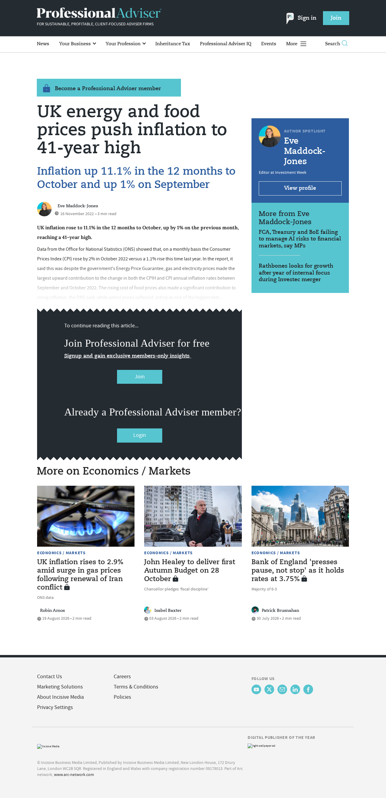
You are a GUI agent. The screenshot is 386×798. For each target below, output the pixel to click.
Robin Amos (52, 611)
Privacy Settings (55, 707)
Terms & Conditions (136, 686)
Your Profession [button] (124, 44)
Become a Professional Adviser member (108, 88)
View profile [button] (300, 188)
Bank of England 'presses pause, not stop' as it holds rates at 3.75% (298, 571)
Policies (122, 697)
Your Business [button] (75, 44)
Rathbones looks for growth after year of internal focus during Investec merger (296, 272)
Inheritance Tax (172, 44)
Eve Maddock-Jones (78, 206)
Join (140, 376)
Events (268, 44)
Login (139, 435)
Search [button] (332, 44)
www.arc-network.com (74, 774)
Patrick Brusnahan (280, 611)
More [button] (292, 44)
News (43, 44)
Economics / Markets (61, 553)
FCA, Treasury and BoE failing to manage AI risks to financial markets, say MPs (300, 239)
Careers (122, 676)
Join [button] (336, 18)
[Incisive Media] (48, 746)
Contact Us (49, 676)
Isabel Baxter (168, 611)
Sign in (307, 18)
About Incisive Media (60, 697)
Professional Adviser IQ (225, 44)
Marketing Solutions (60, 686)
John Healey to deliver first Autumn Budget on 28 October (189, 571)
